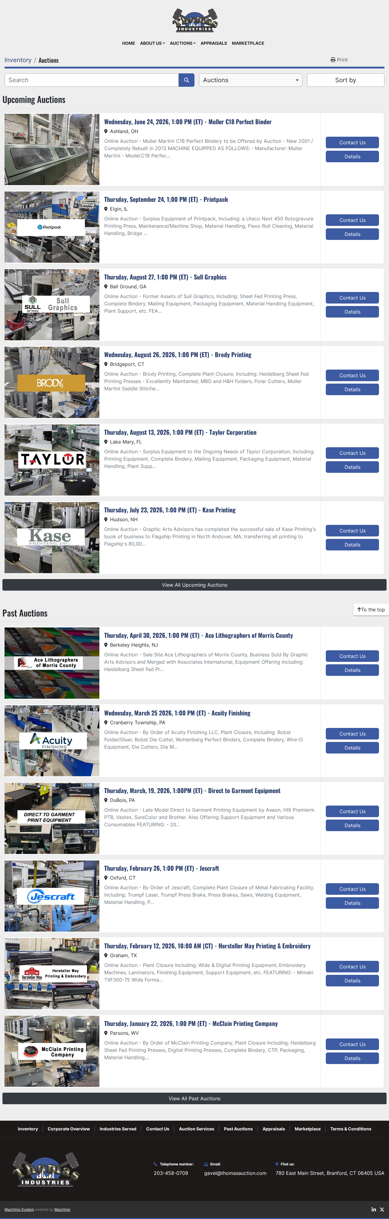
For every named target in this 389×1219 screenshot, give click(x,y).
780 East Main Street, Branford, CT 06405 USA (330, 1173)
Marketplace (248, 43)
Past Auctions (238, 1128)
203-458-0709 (171, 1173)
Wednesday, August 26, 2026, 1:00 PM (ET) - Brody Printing (177, 354)
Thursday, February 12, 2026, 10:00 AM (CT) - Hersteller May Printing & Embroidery (207, 945)
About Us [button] (151, 43)
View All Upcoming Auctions (194, 585)
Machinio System (19, 1209)
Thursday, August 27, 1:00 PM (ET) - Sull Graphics (165, 276)
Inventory (28, 1128)
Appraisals (214, 43)
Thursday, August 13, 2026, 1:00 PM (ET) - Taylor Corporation (180, 432)
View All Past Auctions (194, 1098)
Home (128, 43)
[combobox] (250, 80)
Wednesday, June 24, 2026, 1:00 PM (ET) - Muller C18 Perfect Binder (188, 121)
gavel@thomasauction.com (235, 1173)
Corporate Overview (69, 1128)
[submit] (186, 80)
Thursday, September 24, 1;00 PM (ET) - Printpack (166, 199)
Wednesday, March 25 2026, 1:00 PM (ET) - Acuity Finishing (177, 712)
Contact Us (352, 142)
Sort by (345, 80)
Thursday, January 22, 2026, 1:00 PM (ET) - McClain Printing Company (191, 1023)
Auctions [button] (181, 43)
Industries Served (118, 1128)
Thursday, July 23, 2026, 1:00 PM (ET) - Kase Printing (170, 509)
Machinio (62, 1209)
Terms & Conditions (350, 1128)
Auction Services (196, 1128)
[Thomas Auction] (45, 1168)
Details (352, 156)
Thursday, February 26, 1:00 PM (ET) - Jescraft (161, 868)
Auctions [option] (215, 80)
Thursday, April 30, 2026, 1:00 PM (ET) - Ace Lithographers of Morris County (198, 635)
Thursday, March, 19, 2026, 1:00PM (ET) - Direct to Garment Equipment (192, 790)
